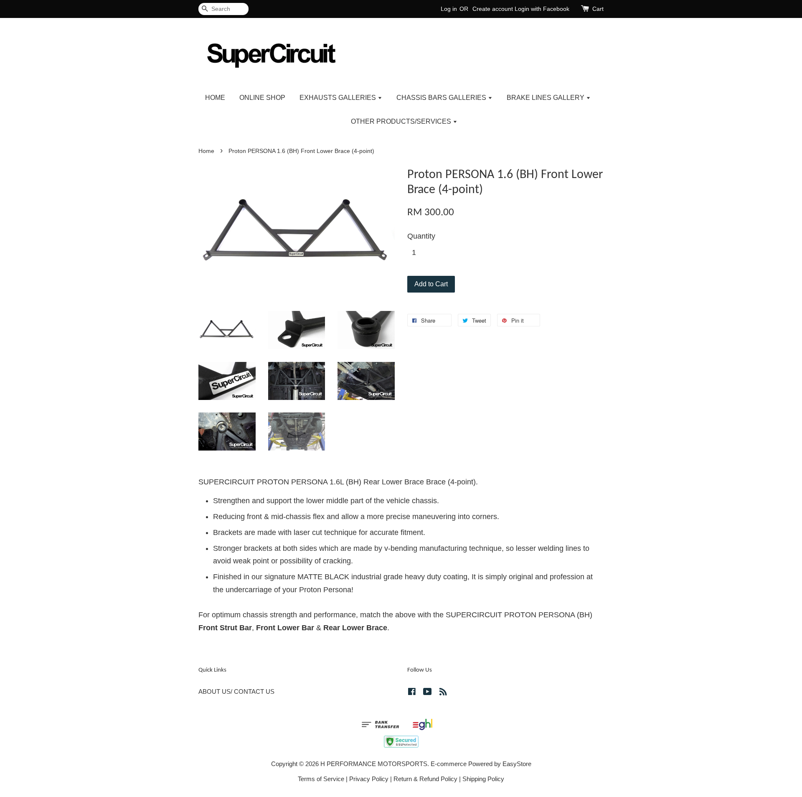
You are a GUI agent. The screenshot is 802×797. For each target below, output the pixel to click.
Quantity (421, 236)
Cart (598, 8)
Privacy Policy (368, 778)
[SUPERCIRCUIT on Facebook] (411, 692)
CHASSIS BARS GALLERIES (442, 97)
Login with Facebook (542, 8)
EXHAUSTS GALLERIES (338, 97)
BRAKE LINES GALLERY (546, 97)
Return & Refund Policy (425, 778)
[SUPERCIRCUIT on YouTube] (427, 692)
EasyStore (517, 763)
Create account (492, 8)
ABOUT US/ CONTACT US (236, 691)
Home (206, 151)
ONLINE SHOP (262, 97)
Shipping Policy (483, 778)
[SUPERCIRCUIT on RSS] (443, 692)
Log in (449, 8)
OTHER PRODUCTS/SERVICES (402, 121)
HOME (215, 97)
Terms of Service (321, 778)
